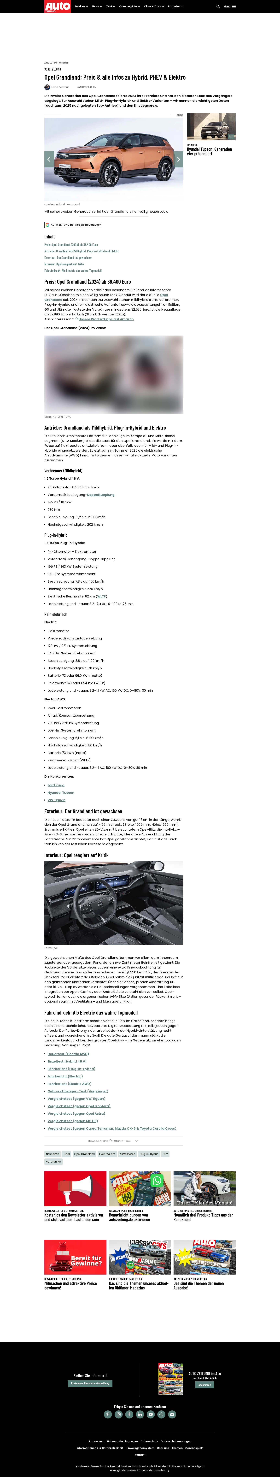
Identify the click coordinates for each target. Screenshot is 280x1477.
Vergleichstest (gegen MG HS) (73, 1121)
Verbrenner (53, 1162)
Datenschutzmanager (176, 1441)
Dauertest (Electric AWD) (68, 1054)
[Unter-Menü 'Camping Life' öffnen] (139, 6)
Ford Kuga (56, 785)
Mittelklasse (127, 1154)
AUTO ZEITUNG (50, 62)
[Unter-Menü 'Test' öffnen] (114, 6)
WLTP (101, 596)
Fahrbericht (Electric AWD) (70, 1083)
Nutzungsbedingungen (122, 1441)
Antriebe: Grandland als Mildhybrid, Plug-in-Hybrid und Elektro (81, 251)
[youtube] (151, 1414)
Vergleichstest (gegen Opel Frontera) (79, 1106)
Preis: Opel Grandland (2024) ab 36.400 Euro (71, 245)
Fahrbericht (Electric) (65, 1076)
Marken (80, 6)
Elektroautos (107, 1154)
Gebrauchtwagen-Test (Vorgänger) (78, 1091)
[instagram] (119, 1414)
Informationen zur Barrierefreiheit (99, 1448)
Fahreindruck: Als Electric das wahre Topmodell (73, 270)
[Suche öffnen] (218, 6)
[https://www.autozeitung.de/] (57, 6)
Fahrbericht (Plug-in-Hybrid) (71, 1069)
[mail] (172, 1414)
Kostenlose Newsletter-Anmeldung (90, 1383)
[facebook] (129, 1414)
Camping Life (128, 6)
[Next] (178, 159)
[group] (113, 166)
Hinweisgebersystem (140, 1448)
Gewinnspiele (194, 1448)
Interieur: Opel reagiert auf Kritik (64, 264)
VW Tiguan (56, 800)
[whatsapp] (161, 1414)
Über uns (163, 1448)
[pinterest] (108, 1414)
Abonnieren (204, 1385)
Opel (67, 1154)
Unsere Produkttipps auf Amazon (106, 319)
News (95, 6)
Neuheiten (63, 62)
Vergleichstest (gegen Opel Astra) (76, 1113)
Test (109, 6)
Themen (177, 1448)
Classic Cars (152, 6)
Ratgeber (174, 6)
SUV (165, 1154)
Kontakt (140, 1455)
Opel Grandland (84, 1154)
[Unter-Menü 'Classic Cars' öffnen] (163, 6)
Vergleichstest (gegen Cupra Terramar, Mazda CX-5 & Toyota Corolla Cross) (112, 1128)
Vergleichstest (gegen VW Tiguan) (76, 1098)
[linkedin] (140, 1414)
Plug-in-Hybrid (149, 1154)
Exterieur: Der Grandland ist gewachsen (68, 258)
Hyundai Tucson (61, 792)
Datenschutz (149, 1441)
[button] (113, 253)
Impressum (97, 1441)
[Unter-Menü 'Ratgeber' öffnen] (182, 6)
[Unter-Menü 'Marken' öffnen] (87, 6)
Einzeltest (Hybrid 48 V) (67, 1061)
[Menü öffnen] (234, 6)
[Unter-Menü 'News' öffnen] (101, 6)
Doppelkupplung (101, 494)
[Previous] (49, 159)
